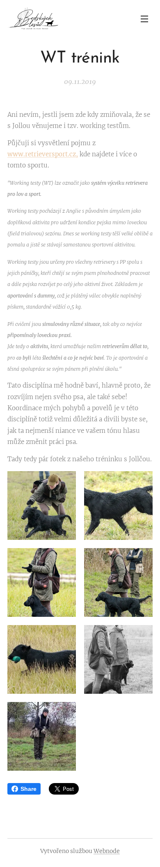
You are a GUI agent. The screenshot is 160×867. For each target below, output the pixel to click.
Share (29, 789)
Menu (144, 18)
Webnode (107, 851)
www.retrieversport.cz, (42, 154)
